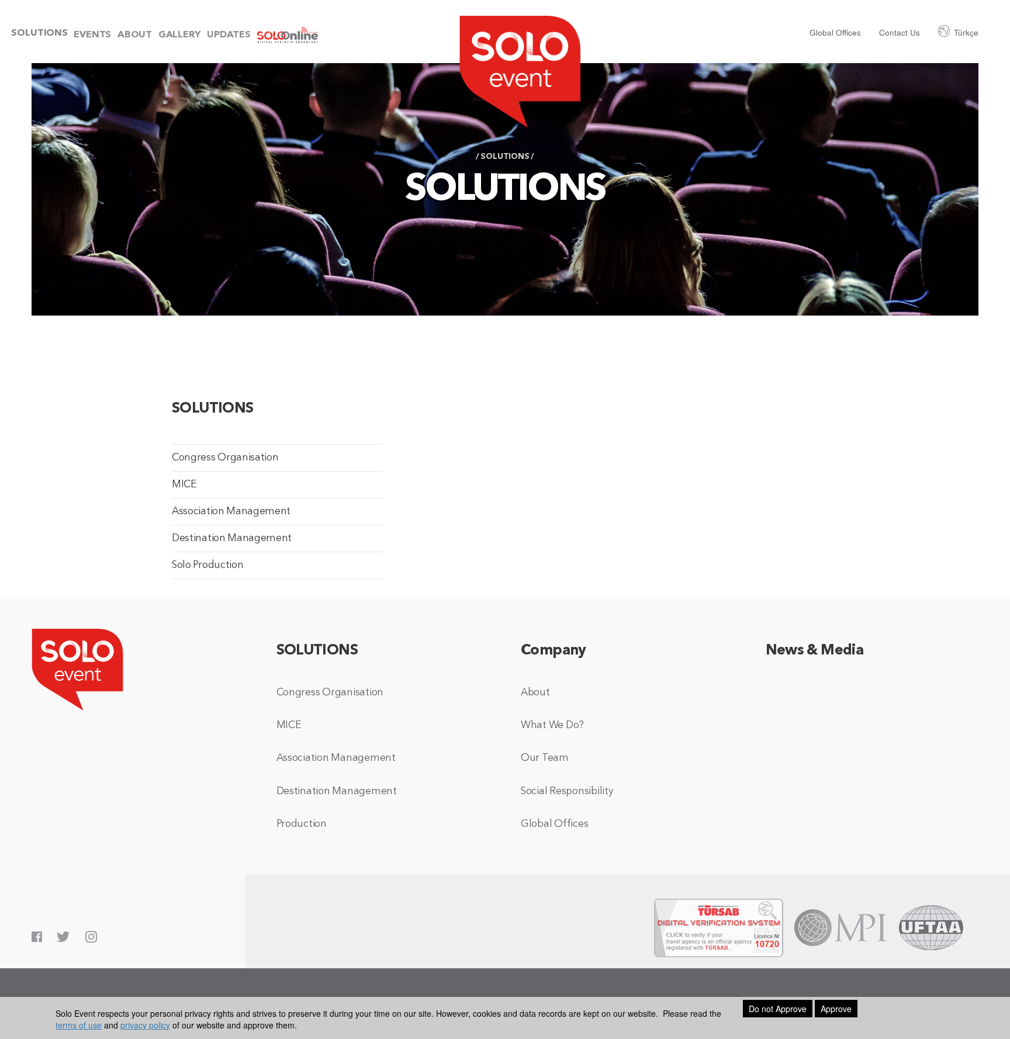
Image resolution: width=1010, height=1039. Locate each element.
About (535, 693)
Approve (836, 1008)
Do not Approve (778, 1008)
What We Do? (552, 725)
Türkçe (966, 32)
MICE (184, 485)
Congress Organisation (225, 458)
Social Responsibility (567, 791)
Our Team (545, 758)
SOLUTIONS (39, 33)
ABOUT (134, 35)
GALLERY (179, 35)
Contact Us (899, 32)
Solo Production (207, 565)
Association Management (231, 512)
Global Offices (835, 32)
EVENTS (92, 35)
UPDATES (229, 35)
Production (301, 824)
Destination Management (232, 538)
